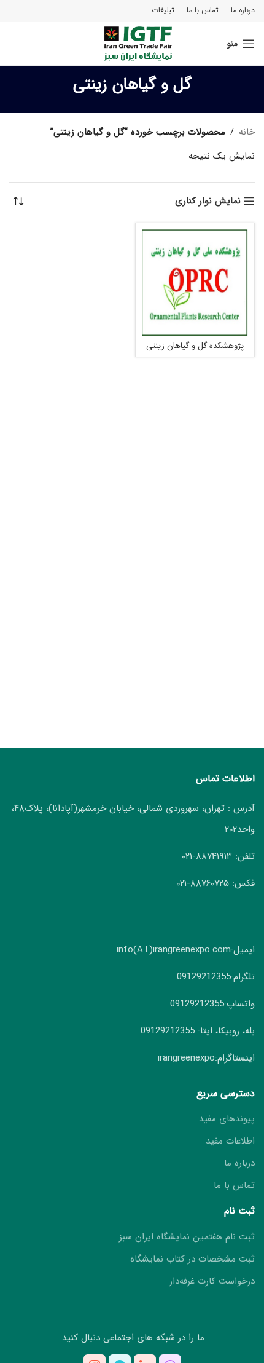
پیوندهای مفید (227, 1119)
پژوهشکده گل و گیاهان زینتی (195, 345)
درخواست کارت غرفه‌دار (212, 1281)
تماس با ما (234, 1185)
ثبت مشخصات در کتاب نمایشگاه (192, 1259)
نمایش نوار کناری (208, 201)
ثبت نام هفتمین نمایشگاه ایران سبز (187, 1237)
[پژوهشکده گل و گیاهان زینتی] (195, 282)
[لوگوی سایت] (132, 43)
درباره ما (239, 1163)
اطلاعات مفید (230, 1141)
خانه (247, 132)
